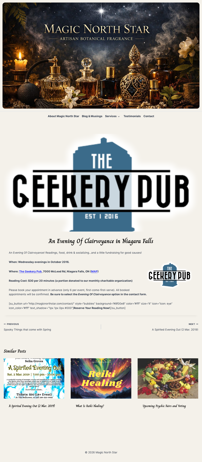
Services (111, 116)
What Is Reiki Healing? (90, 406)
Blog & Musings (92, 116)
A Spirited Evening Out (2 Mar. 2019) (175, 327)
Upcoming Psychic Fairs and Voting (164, 406)
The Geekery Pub (30, 271)
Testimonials (132, 116)
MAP (94, 271)
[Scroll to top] (194, 451)
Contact (148, 116)
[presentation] (34, 378)
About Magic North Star (63, 116)
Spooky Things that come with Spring (27, 327)
